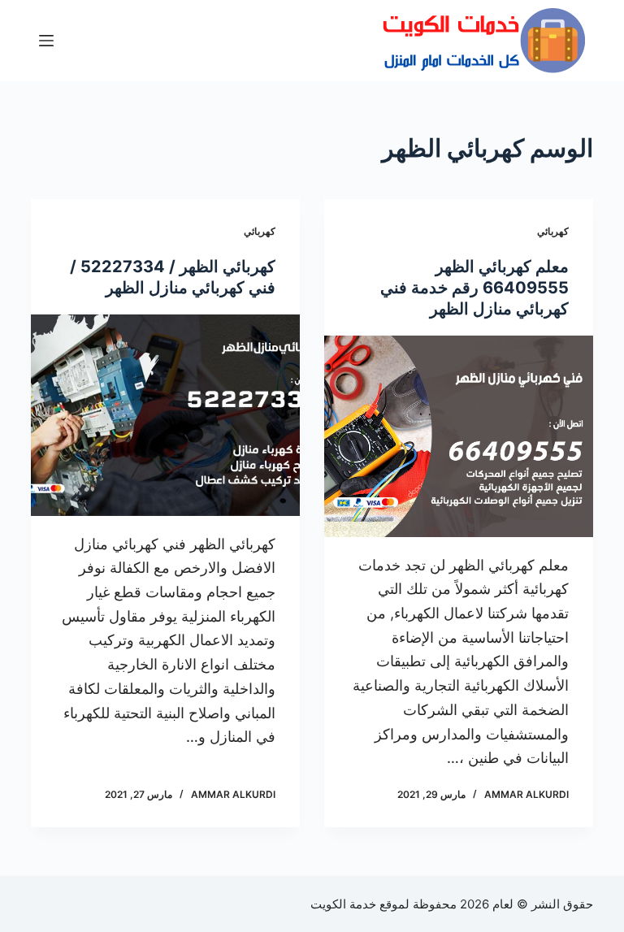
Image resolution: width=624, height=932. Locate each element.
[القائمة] (46, 40)
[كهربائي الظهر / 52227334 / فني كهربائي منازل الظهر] (165, 415)
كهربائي (553, 231)
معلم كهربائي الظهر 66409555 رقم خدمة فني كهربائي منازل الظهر (474, 288)
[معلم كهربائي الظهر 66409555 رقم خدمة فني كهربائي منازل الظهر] (458, 436)
